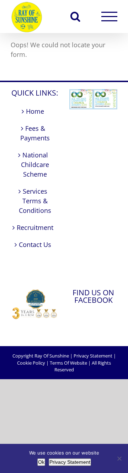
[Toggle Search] (75, 16)
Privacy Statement (93, 356)
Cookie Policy (31, 363)
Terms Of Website (68, 363)
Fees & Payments (35, 133)
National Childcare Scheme (35, 164)
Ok (41, 462)
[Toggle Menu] (109, 16)
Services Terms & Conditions (35, 201)
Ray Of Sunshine (51, 356)
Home (35, 111)
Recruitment (35, 227)
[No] (119, 458)
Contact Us (35, 244)
